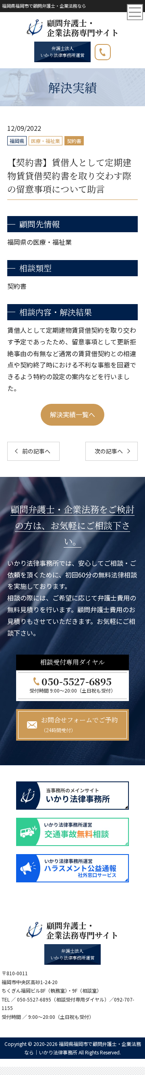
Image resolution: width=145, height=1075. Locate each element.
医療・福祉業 (45, 140)
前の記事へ (36, 451)
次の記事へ (109, 451)
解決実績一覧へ (72, 414)
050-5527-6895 (110, 50)
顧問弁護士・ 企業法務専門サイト (83, 28)
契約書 (74, 140)
